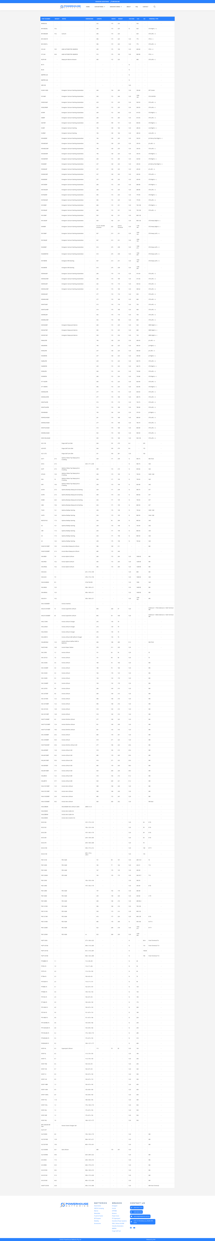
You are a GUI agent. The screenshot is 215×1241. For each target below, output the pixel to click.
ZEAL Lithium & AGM (118, 1223)
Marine (96, 1211)
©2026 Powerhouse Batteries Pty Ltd (70, 1239)
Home (88, 6)
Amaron (114, 1213)
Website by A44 (150, 1239)
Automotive (97, 1206)
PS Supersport (116, 1218)
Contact (145, 6)
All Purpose (97, 1218)
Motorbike (97, 1213)
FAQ (137, 6)
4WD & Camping (99, 1208)
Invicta (114, 1208)
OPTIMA (114, 1211)
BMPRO (114, 1228)
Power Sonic (115, 1216)
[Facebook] (131, 1228)
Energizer (114, 1206)
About (129, 6)
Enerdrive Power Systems (119, 1221)
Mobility (96, 1221)
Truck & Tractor (98, 1216)
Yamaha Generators (117, 1226)
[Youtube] (134, 1228)
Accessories (97, 1223)
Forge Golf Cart (116, 1231)
